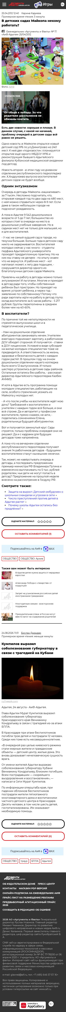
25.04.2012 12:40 (10, 13)
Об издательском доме (19, 883)
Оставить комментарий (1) (33, 533)
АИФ (11, 86)
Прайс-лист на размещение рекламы (28, 897)
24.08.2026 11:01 (10, 633)
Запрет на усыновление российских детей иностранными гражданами (36, 594)
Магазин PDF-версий (33, 888)
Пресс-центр (46, 883)
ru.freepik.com (10, 701)
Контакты (9, 888)
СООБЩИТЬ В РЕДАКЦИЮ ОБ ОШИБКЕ (26, 909)
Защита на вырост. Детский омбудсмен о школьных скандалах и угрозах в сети (34, 493)
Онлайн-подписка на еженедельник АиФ (31, 893)
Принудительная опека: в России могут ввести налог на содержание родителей (35, 615)
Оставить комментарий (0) (33, 836)
